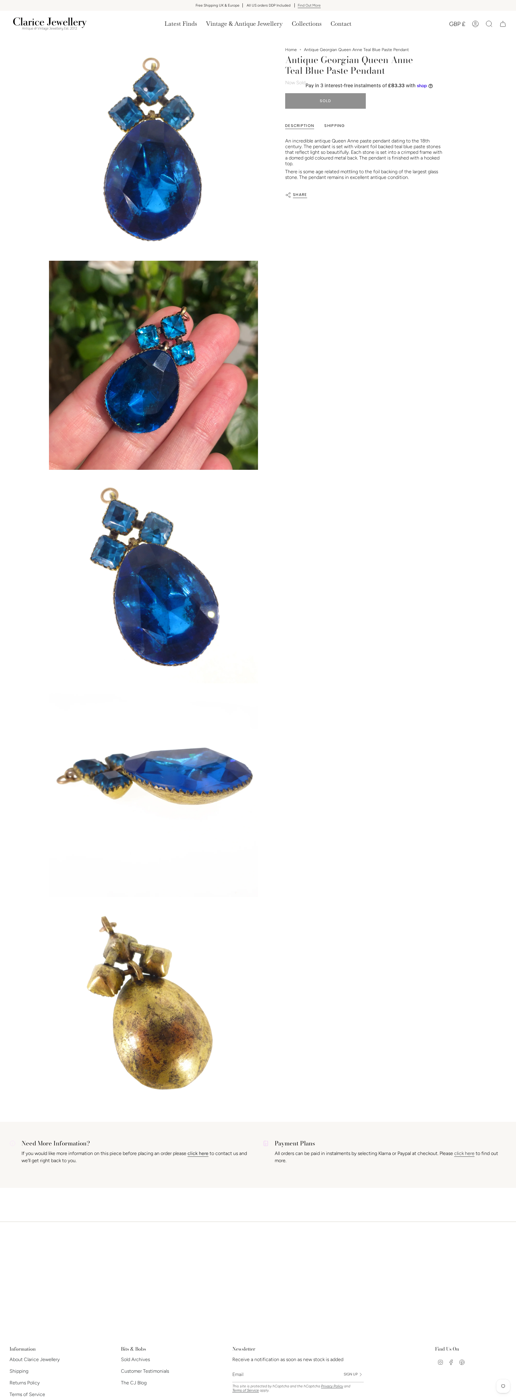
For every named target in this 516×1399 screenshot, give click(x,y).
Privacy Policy (332, 1386)
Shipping (19, 1371)
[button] (244, 24)
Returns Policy (25, 1383)
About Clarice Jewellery (35, 1359)
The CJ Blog (134, 1383)
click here (464, 1153)
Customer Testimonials (145, 1371)
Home (291, 49)
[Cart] (503, 24)
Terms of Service (27, 1394)
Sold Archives (135, 1359)
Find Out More (309, 5)
